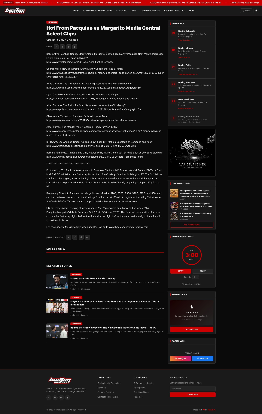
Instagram (182, 358)
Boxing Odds (139, 387)
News (76, 11)
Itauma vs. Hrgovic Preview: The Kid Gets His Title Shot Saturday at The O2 (185, 3)
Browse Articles (184, 108)
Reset (203, 271)
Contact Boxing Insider (108, 397)
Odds (133, 11)
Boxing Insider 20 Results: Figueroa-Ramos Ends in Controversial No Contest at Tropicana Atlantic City (195, 193)
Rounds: (188, 277)
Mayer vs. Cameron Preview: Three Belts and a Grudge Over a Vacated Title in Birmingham (99, 3)
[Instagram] (55, 397)
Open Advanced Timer (193, 284)
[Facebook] (67, 397)
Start (181, 271)
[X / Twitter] (48, 397)
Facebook (204, 358)
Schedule (121, 11)
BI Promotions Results (143, 383)
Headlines (52, 22)
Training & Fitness (150, 11)
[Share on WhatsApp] (68, 46)
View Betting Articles (187, 74)
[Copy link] (74, 46)
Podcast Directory (174, 11)
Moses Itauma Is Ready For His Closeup (27, 3)
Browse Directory (185, 91)
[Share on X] (56, 46)
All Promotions (192, 225)
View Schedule (184, 40)
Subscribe (192, 395)
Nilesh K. (212, 410)
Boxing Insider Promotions (97, 11)
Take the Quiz (191, 329)
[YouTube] (61, 397)
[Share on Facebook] (62, 46)
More (192, 11)
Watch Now (183, 57)
